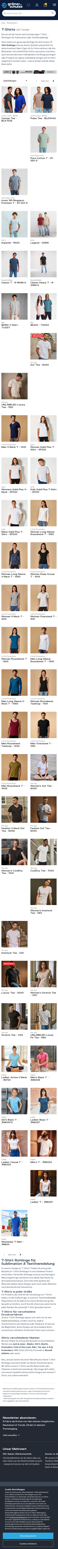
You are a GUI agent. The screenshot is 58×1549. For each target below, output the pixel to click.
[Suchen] (52, 13)
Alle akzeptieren (28, 1535)
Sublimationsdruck (10, 1320)
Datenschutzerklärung (18, 1517)
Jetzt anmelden (10, 1435)
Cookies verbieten (28, 1543)
